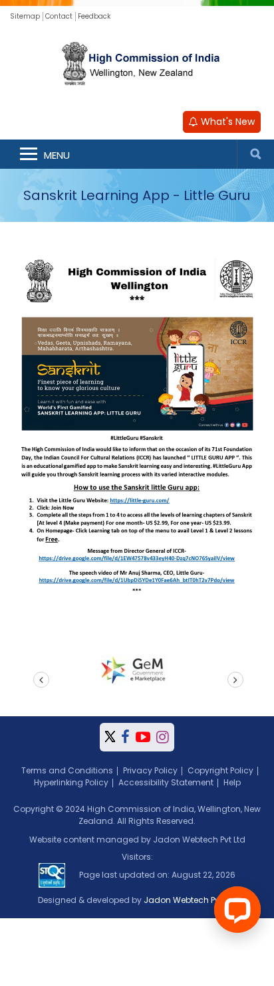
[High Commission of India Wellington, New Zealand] (137, 65)
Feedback (94, 16)
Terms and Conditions (67, 770)
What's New (226, 121)
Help (232, 782)
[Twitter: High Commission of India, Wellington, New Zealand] (110, 737)
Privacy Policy (150, 770)
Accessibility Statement (165, 782)
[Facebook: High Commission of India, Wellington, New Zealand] (125, 737)
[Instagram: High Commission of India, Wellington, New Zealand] (162, 737)
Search (255, 154)
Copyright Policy (220, 770)
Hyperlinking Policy (71, 782)
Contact (58, 16)
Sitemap (25, 16)
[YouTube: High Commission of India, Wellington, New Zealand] (143, 737)
